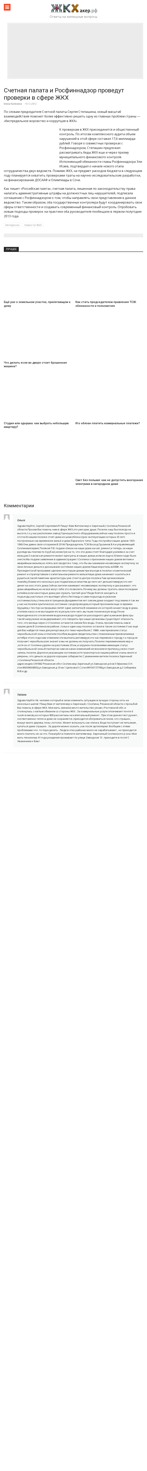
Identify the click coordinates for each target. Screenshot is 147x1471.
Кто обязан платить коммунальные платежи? (107, 423)
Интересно (12, 225)
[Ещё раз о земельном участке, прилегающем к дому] (38, 277)
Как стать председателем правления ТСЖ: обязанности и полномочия (106, 304)
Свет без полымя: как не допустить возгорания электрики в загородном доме (109, 482)
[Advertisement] (75, 51)
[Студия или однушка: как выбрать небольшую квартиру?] (38, 399)
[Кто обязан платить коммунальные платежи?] (109, 399)
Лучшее (11, 249)
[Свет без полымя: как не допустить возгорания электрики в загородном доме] (109, 455)
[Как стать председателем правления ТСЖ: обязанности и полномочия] (109, 277)
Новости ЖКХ (33, 225)
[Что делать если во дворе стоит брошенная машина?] (38, 338)
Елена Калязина (13, 103)
